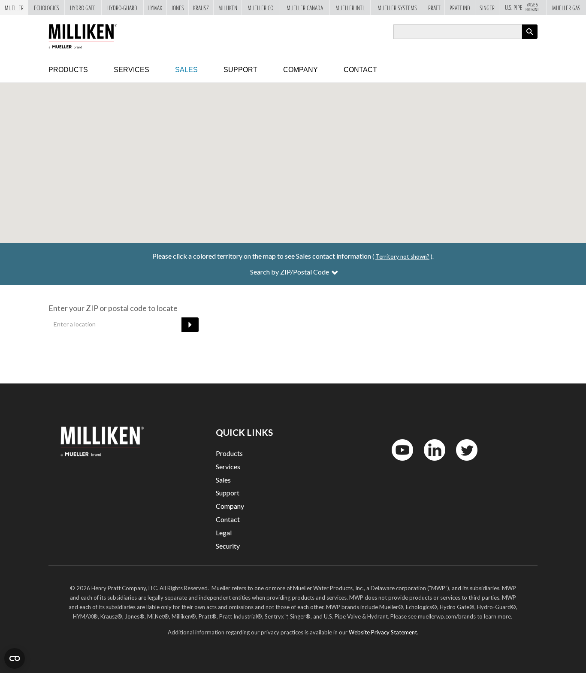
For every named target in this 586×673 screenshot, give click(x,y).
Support (240, 69)
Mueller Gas (566, 7)
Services (131, 69)
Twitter (461, 462)
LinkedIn (430, 462)
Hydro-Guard (122, 7)
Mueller (14, 7)
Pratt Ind (460, 7)
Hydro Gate (83, 7)
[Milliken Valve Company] (92, 34)
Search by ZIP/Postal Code (290, 272)
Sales (186, 69)
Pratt (434, 7)
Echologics (46, 7)
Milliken (227, 7)
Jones (177, 7)
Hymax (155, 7)
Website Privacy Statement (383, 632)
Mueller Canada (305, 7)
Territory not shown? (402, 256)
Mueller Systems (397, 7)
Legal (224, 532)
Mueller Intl (350, 7)
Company (300, 69)
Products (68, 69)
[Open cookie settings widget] (14, 658)
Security (228, 546)
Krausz (201, 7)
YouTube (398, 462)
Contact (360, 69)
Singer (487, 7)
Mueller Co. (261, 7)
